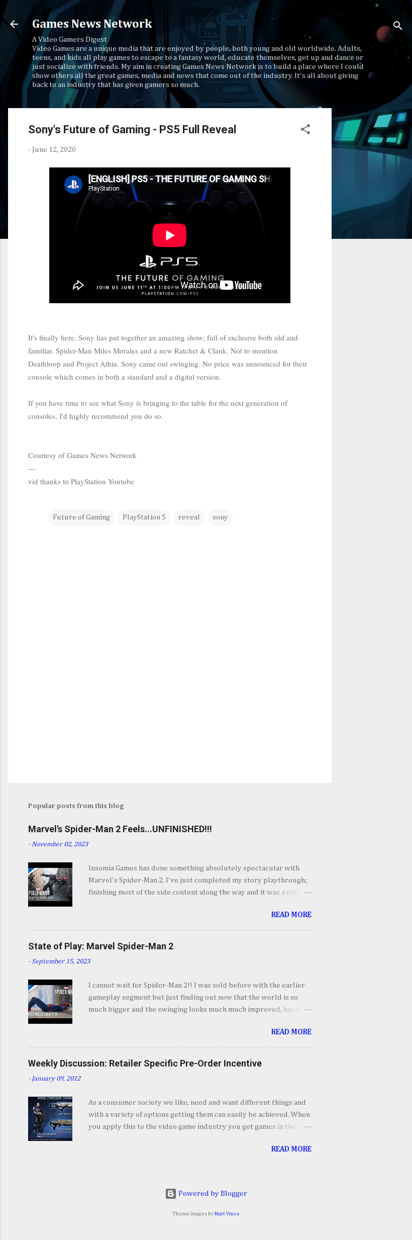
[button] (305, 131)
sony (220, 517)
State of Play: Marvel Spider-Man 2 (100, 946)
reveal (189, 517)
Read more (291, 915)
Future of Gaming (81, 517)
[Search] (398, 27)
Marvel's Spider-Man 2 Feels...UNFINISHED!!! (120, 829)
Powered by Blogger (212, 1193)
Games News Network (92, 24)
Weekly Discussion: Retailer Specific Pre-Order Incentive (145, 1063)
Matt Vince (227, 1213)
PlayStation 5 (144, 517)
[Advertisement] (372, 259)
